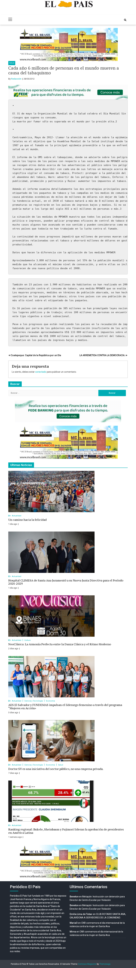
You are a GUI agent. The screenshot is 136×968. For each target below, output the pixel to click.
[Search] (125, 20)
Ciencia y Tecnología (33, 701)
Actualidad (16, 516)
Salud (11, 63)
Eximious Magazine (87, 964)
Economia (50, 701)
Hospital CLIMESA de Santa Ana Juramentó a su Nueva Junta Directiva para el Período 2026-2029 (65, 582)
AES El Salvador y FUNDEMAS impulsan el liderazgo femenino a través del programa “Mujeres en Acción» (65, 706)
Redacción (16, 79)
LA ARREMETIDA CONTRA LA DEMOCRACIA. (102, 355)
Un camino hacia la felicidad (27, 520)
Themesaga (104, 964)
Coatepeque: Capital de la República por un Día (36, 355)
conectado (40, 372)
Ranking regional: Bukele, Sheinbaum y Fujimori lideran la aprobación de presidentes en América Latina (66, 831)
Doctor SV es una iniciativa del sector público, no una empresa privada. (55, 769)
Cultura (27, 640)
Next (113, 44)
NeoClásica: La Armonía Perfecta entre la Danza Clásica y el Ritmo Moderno (59, 644)
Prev (22, 44)
